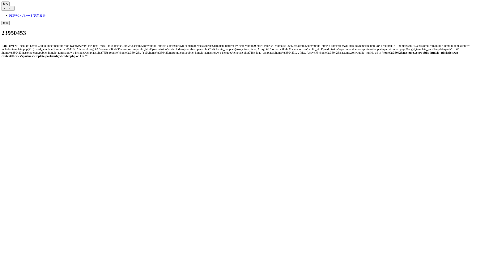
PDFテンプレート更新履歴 (27, 15)
